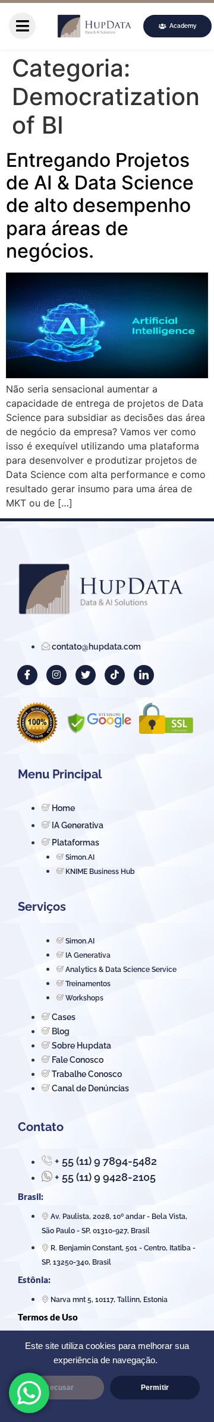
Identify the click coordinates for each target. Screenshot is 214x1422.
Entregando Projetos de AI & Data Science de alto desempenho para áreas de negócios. (100, 205)
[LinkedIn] (144, 675)
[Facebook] (27, 675)
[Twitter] (85, 675)
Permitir (155, 1387)
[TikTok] (115, 675)
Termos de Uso (48, 1317)
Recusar (59, 1387)
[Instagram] (56, 675)
